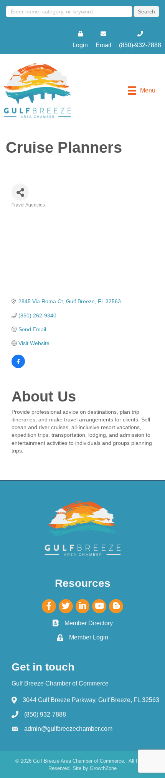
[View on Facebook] (18, 366)
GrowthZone (103, 768)
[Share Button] (20, 192)
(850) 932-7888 (45, 714)
